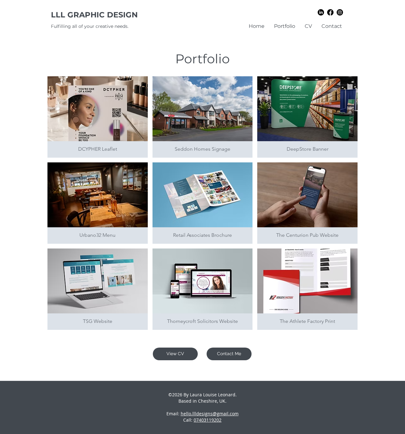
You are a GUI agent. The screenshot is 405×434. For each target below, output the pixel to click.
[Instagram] (340, 12)
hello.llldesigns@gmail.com (210, 414)
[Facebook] (330, 12)
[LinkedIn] (321, 12)
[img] (307, 117)
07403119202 (207, 420)
